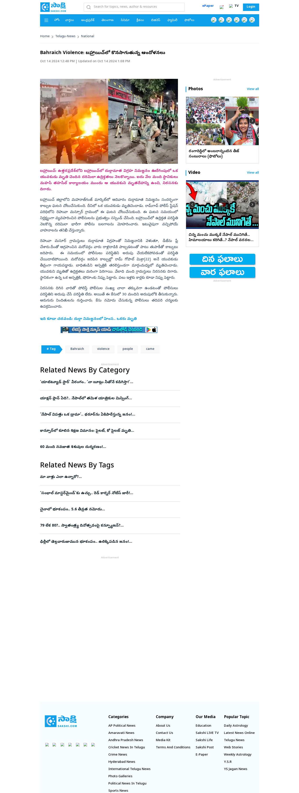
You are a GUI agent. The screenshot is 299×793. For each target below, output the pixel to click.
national (87, 36)
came (150, 349)
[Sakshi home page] (60, 721)
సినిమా (125, 20)
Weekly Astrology (238, 755)
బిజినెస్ (155, 20)
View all (253, 89)
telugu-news (65, 36)
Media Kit (163, 740)
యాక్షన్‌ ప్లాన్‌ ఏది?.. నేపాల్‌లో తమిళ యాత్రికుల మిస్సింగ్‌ (108, 398)
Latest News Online (239, 733)
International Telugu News (129, 769)
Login (251, 7)
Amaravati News (121, 733)
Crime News (117, 755)
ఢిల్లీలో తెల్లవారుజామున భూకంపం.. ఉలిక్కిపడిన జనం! (109, 542)
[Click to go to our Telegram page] (85, 744)
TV (236, 6)
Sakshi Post (205, 747)
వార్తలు (69, 20)
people (128, 349)
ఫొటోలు (189, 20)
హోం (57, 20)
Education (203, 726)
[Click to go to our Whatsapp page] (221, 20)
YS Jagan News (235, 769)
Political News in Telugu (127, 784)
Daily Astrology (236, 726)
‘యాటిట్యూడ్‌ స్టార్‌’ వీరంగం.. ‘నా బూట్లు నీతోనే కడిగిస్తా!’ (105, 382)
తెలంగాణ (108, 20)
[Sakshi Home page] (53, 7)
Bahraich (77, 349)
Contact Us (164, 733)
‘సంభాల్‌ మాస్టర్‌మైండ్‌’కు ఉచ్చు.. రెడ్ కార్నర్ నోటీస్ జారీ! (108, 493)
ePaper (208, 6)
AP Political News (121, 726)
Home (45, 36)
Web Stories (233, 747)
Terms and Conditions (173, 747)
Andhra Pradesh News (125, 740)
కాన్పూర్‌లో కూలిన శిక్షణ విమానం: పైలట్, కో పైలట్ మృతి (107, 431)
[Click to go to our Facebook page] (213, 20)
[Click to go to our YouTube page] (244, 20)
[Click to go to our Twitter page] (229, 20)
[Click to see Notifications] (221, 7)
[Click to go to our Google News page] (252, 20)
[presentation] (192, 121)
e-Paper (202, 755)
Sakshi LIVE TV (207, 733)
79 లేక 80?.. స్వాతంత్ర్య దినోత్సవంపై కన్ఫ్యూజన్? (109, 525)
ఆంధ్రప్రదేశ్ (87, 20)
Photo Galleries (120, 776)
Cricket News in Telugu (126, 747)
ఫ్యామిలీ (172, 20)
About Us (163, 726)
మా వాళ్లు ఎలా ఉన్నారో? (109, 477)
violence (103, 349)
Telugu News (234, 740)
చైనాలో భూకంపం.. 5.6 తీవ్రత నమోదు (109, 509)
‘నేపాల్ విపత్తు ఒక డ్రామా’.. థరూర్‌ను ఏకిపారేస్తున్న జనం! (109, 414)
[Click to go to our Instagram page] (236, 20)
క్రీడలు (140, 20)
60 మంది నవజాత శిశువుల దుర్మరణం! (109, 447)
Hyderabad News (121, 762)
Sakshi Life (204, 740)
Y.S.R (228, 762)
